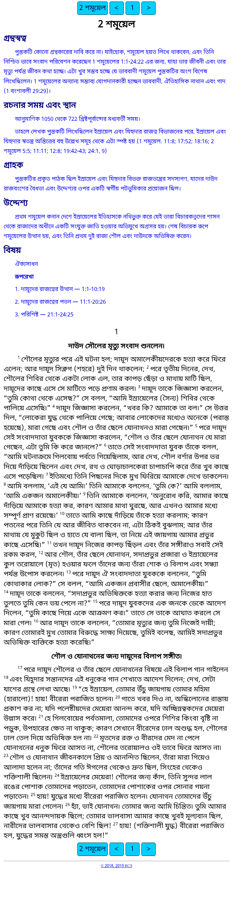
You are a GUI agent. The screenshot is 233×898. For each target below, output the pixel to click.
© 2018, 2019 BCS (116, 866)
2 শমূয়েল (92, 8)
